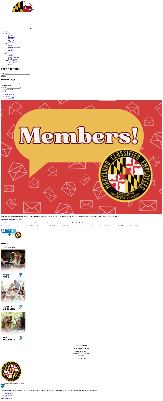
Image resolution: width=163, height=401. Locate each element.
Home (6, 32)
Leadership (11, 37)
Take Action (12, 62)
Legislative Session (14, 47)
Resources (11, 50)
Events (10, 64)
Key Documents (13, 59)
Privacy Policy (9, 393)
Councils (11, 38)
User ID (3, 84)
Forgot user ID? (9, 98)
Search (3, 73)
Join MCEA (12, 55)
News (10, 45)
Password (4, 87)
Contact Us (11, 40)
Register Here (9, 96)
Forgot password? (10, 94)
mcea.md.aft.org (81, 358)
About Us (11, 35)
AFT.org (10, 42)
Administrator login (6, 398)
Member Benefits (13, 57)
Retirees (7, 52)
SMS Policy (8, 395)
